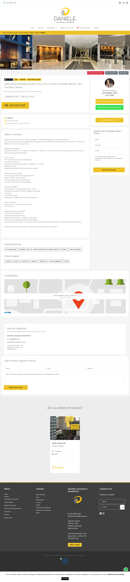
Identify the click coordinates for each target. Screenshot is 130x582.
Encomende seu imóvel (11, 499)
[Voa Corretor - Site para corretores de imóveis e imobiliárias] (65, 564)
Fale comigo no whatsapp (110, 107)
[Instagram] (123, 2)
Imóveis (40, 28)
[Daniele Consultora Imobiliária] (65, 15)
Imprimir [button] (124, 73)
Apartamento (40, 500)
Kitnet (37, 513)
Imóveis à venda (12, 32)
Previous (2, 52)
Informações (51, 28)
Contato (96, 28)
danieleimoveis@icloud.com (16, 342)
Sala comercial (23, 32)
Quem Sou (7, 511)
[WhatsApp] (126, 570)
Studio (38, 505)
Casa (37, 497)
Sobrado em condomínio (43, 510)
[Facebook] (119, 2)
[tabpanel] (16, 52)
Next (127, 52)
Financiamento (8, 502)
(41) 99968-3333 (11, 3)
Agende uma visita (110, 120)
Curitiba (31, 32)
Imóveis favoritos (85, 28)
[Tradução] (127, 2)
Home (32, 28)
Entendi (65, 578)
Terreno (38, 502)
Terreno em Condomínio (43, 507)
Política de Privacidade (116, 574)
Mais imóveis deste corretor (111, 101)
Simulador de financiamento (12, 508)
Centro (37, 32)
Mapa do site (8, 517)
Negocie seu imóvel (67, 28)
